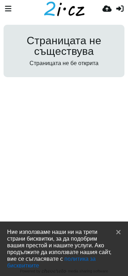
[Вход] (119, 9)
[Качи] (107, 9)
